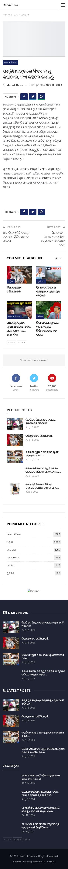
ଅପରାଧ (10, 565)
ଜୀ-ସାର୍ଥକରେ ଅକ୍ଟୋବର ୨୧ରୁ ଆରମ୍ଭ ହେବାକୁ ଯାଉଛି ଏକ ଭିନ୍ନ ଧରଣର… (41, 809)
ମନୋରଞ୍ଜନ (13, 557)
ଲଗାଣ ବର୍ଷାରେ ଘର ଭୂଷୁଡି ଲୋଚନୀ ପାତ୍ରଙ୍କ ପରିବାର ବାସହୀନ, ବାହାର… (43, 470)
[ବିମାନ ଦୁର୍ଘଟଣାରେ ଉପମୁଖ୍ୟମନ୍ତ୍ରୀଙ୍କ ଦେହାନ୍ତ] (48, 275)
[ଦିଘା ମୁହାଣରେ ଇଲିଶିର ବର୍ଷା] (19, 275)
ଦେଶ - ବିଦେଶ (10, 62)
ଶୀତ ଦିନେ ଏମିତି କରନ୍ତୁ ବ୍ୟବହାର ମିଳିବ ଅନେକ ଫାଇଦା (16, 237)
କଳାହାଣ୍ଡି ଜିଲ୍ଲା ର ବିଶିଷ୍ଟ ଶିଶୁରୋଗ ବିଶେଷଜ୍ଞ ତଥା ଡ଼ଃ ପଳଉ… (42, 486)
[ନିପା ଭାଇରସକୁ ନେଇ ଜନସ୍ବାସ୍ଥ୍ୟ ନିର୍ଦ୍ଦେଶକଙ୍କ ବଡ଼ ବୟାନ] (48, 310)
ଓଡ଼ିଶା (10, 281)
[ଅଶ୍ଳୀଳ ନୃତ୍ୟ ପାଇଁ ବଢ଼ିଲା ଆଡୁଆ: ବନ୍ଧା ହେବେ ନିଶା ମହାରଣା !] (11, 780)
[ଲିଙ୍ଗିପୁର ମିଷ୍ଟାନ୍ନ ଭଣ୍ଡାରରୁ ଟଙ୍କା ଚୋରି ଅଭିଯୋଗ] (15, 424)
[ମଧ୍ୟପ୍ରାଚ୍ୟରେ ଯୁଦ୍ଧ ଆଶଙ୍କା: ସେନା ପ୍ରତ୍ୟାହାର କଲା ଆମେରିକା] (19, 310)
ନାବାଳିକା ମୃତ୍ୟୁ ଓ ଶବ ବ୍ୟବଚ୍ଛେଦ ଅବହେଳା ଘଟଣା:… (42, 453)
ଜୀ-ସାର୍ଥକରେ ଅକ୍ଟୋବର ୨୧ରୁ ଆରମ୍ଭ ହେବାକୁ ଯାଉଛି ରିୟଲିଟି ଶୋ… (41, 825)
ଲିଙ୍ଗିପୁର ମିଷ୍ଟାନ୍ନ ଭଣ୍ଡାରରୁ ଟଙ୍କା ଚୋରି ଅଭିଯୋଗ (41, 421)
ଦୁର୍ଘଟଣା (41, 281)
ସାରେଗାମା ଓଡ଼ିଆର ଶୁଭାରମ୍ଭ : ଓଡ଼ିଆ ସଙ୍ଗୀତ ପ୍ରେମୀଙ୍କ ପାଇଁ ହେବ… (40, 793)
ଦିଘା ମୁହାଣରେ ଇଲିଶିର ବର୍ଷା (39, 436)
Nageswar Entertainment (41, 861)
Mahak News (11, 5)
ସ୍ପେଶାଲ (11, 550)
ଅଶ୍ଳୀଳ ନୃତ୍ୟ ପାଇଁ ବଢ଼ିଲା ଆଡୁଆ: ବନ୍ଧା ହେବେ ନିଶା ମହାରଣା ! (41, 777)
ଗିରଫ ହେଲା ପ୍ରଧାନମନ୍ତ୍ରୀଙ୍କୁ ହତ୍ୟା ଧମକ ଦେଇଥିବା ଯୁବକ (53, 239)
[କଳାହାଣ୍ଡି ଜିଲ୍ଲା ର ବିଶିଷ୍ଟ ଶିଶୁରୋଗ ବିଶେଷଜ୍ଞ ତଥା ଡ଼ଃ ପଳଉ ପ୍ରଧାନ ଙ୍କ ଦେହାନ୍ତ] (15, 489)
